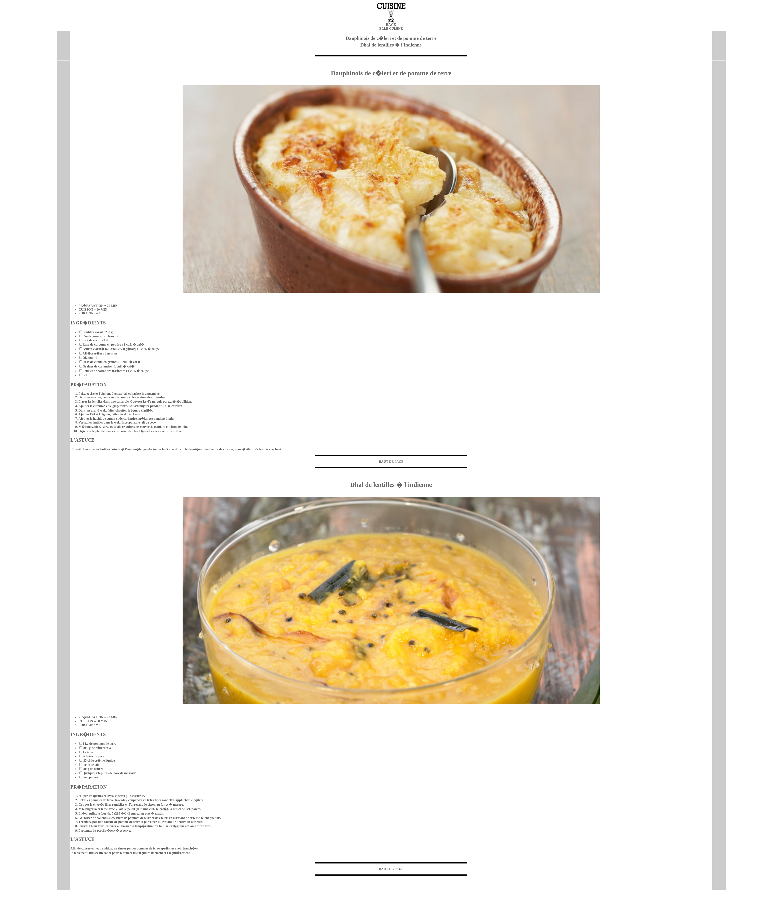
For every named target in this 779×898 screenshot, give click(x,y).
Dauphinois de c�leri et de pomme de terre (391, 38)
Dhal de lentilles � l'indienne (391, 45)
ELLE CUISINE (391, 28)
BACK (391, 25)
